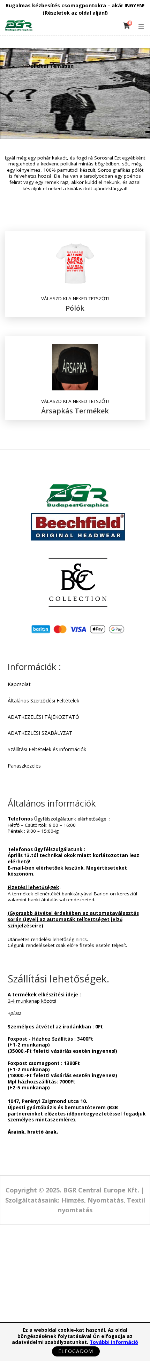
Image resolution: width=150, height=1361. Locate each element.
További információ (114, 1342)
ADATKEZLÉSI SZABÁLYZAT (40, 733)
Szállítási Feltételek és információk (47, 749)
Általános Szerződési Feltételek (43, 701)
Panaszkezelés (24, 766)
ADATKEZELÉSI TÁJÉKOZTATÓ (43, 717)
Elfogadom (75, 1351)
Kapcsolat (19, 684)
